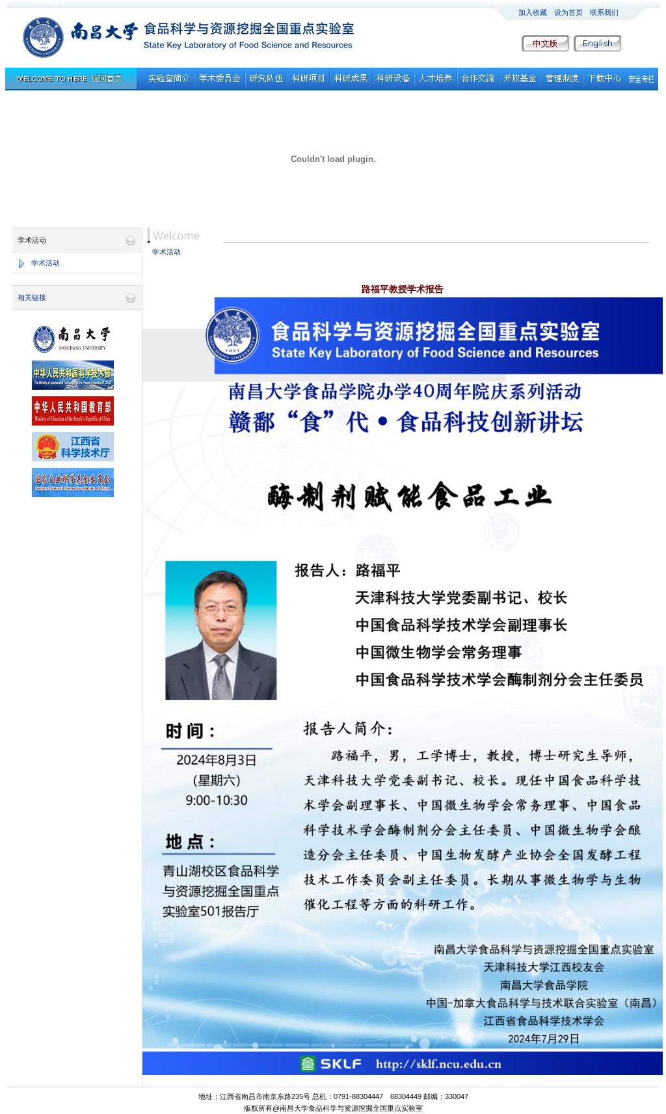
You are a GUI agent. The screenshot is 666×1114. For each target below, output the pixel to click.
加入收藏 (532, 12)
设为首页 (568, 12)
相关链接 (32, 297)
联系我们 (604, 12)
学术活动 (45, 263)
